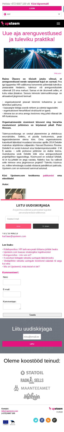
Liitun (18, 226)
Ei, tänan (46, 226)
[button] (32, 205)
